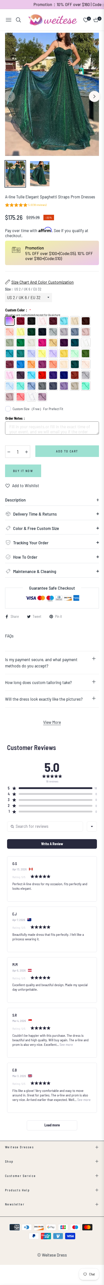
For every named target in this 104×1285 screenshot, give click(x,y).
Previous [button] (9, 96)
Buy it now (23, 471)
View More (52, 722)
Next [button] (94, 96)
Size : (23, 289)
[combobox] (92, 827)
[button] (25, 205)
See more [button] (66, 1044)
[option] (52, 94)
